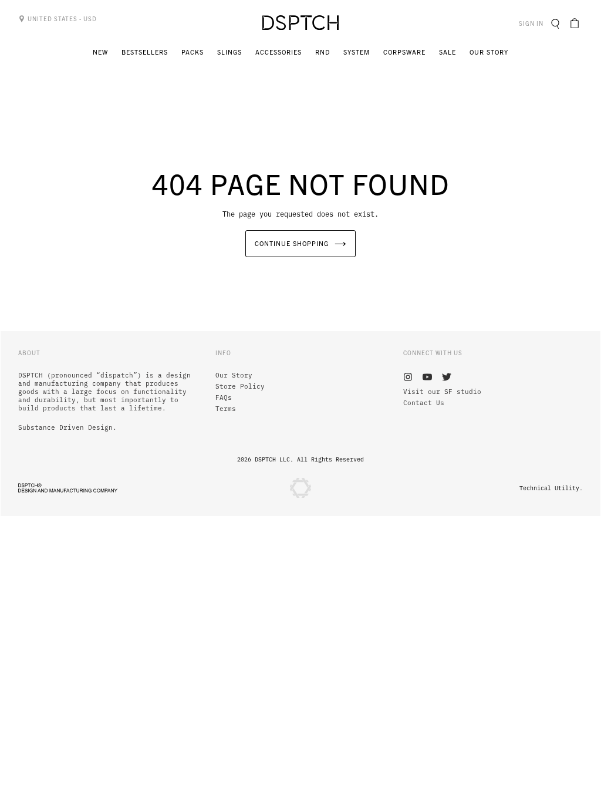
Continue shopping (292, 243)
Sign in (532, 23)
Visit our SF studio (442, 391)
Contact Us (423, 403)
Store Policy (240, 386)
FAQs (223, 397)
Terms (225, 409)
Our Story (233, 375)
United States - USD (61, 18)
